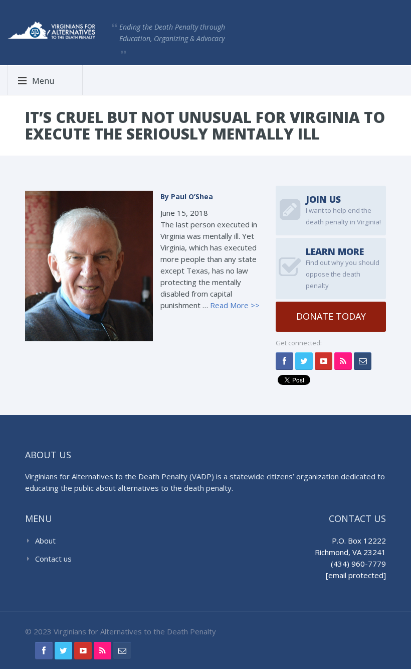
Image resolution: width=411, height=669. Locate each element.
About (45, 541)
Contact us (53, 559)
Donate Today (331, 316)
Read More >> (235, 305)
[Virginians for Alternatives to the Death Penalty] (51, 29)
